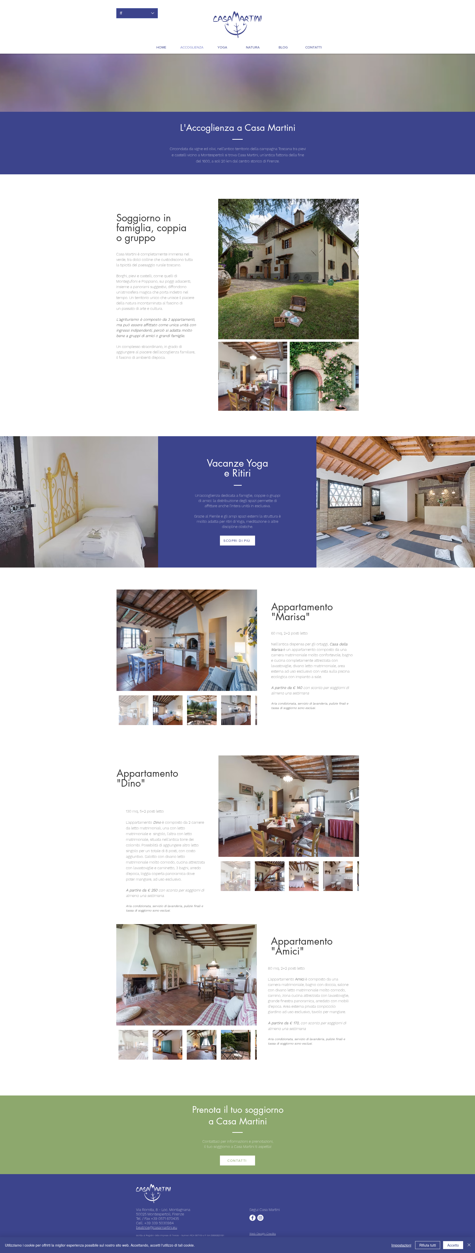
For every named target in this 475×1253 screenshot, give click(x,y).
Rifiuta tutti (427, 1245)
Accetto (453, 1245)
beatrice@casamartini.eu (156, 1227)
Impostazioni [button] (401, 1245)
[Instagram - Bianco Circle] (260, 1218)
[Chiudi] (469, 1245)
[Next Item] (248, 640)
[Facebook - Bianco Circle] (252, 1218)
